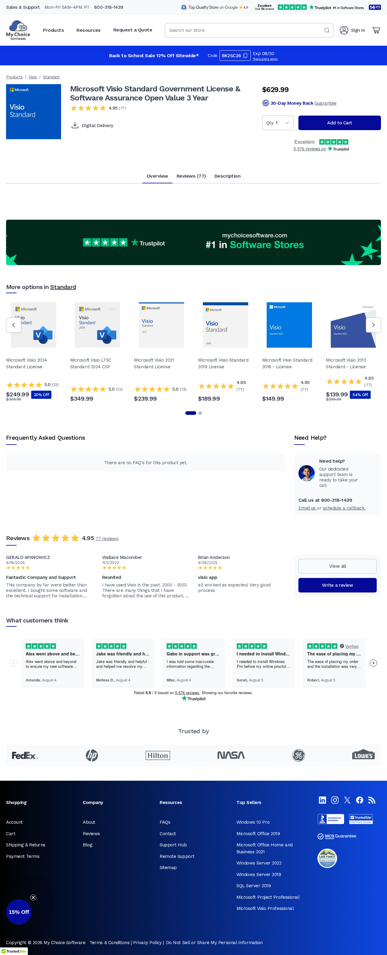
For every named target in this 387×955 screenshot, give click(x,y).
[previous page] (13, 325)
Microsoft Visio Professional (265, 908)
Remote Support (177, 856)
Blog (87, 845)
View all (337, 566)
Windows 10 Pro (253, 822)
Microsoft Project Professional (268, 897)
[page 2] (200, 413)
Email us (307, 508)
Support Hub (173, 845)
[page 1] (190, 413)
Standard (51, 77)
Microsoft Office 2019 (258, 833)
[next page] (373, 325)
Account (14, 822)
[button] (18, 912)
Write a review (337, 585)
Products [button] (53, 30)
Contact (168, 833)
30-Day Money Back (304, 103)
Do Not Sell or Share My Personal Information (214, 942)
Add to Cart (339, 123)
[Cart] (376, 30)
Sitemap (168, 867)
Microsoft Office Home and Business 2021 (264, 848)
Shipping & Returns (25, 845)
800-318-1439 (108, 7)
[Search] (326, 30)
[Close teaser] (33, 897)
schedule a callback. (344, 508)
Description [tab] (227, 176)
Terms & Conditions (109, 942)
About (89, 822)
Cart (10, 833)
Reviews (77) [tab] (191, 176)
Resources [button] (88, 30)
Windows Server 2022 (258, 863)
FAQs (165, 822)
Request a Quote (132, 30)
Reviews (91, 833)
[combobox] (249, 30)
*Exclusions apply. (265, 59)
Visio (33, 77)
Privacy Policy (147, 942)
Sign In (358, 30)
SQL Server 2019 (253, 885)
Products (14, 77)
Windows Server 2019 (258, 874)
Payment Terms (22, 856)
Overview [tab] (157, 176)
